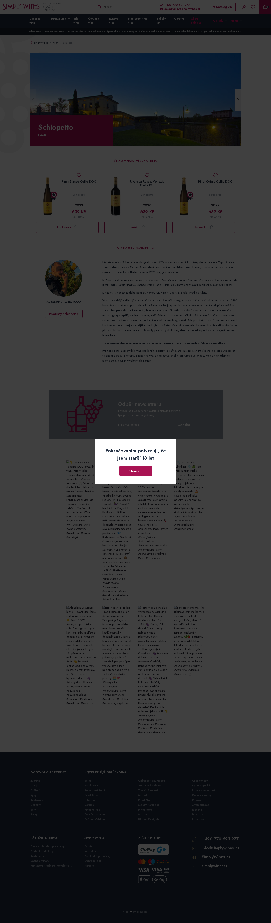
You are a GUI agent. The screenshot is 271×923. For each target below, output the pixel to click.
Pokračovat (135, 471)
